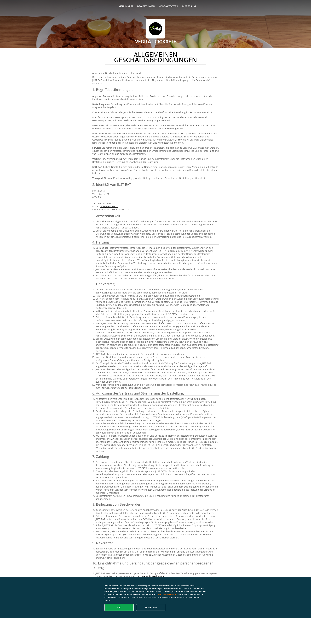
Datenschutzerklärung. (152, 576)
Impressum (189, 6)
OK (119, 607)
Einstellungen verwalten (167, 594)
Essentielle (151, 607)
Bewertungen (146, 6)
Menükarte (126, 6)
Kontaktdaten (168, 6)
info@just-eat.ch (109, 206)
